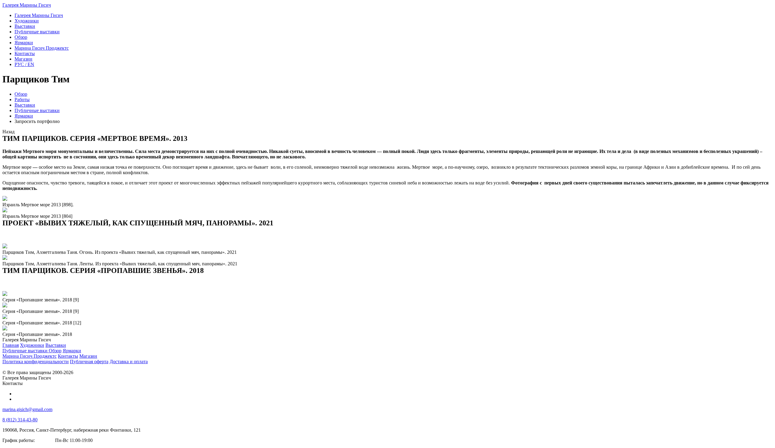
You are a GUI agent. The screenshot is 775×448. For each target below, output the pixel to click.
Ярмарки (24, 115)
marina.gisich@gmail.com (27, 409)
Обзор (21, 94)
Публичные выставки (37, 110)
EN (24, 64)
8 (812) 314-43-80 (20, 419)
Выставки (25, 105)
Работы (22, 99)
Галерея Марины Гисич (26, 5)
